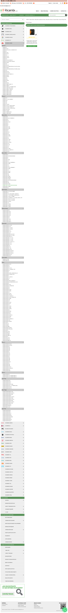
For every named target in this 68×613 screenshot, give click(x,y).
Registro (50, 3)
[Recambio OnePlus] (3, 440)
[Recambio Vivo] (3, 458)
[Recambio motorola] (3, 435)
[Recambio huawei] (3, 43)
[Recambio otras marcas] (3, 26)
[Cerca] (66, 15)
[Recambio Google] (3, 37)
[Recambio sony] (3, 452)
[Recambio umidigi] (3, 475)
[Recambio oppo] (3, 443)
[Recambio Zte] (3, 466)
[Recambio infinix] (3, 478)
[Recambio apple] (3, 29)
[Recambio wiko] (3, 461)
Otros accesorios (21, 14)
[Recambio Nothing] (3, 469)
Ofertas (38, 12)
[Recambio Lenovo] (3, 423)
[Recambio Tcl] (3, 455)
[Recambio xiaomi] (3, 463)
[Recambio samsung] (3, 449)
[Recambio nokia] (3, 438)
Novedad (44, 12)
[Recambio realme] (3, 446)
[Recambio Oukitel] (3, 472)
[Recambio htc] (3, 40)
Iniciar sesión (55, 3)
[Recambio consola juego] (3, 34)
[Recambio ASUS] (3, 32)
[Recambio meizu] (3, 432)
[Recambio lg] (3, 426)
